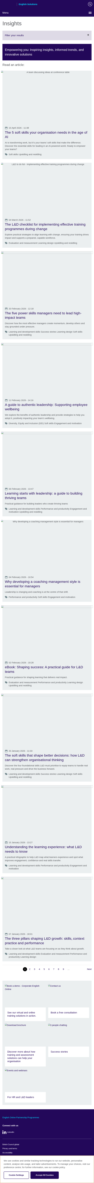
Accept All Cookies (45, 1175)
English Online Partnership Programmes (20, 1117)
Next (89, 969)
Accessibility (7, 1153)
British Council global (10, 1144)
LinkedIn (10, 1132)
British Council (8, 4)
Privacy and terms (9, 1148)
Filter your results (20, 37)
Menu (5, 12)
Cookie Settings (16, 1175)
